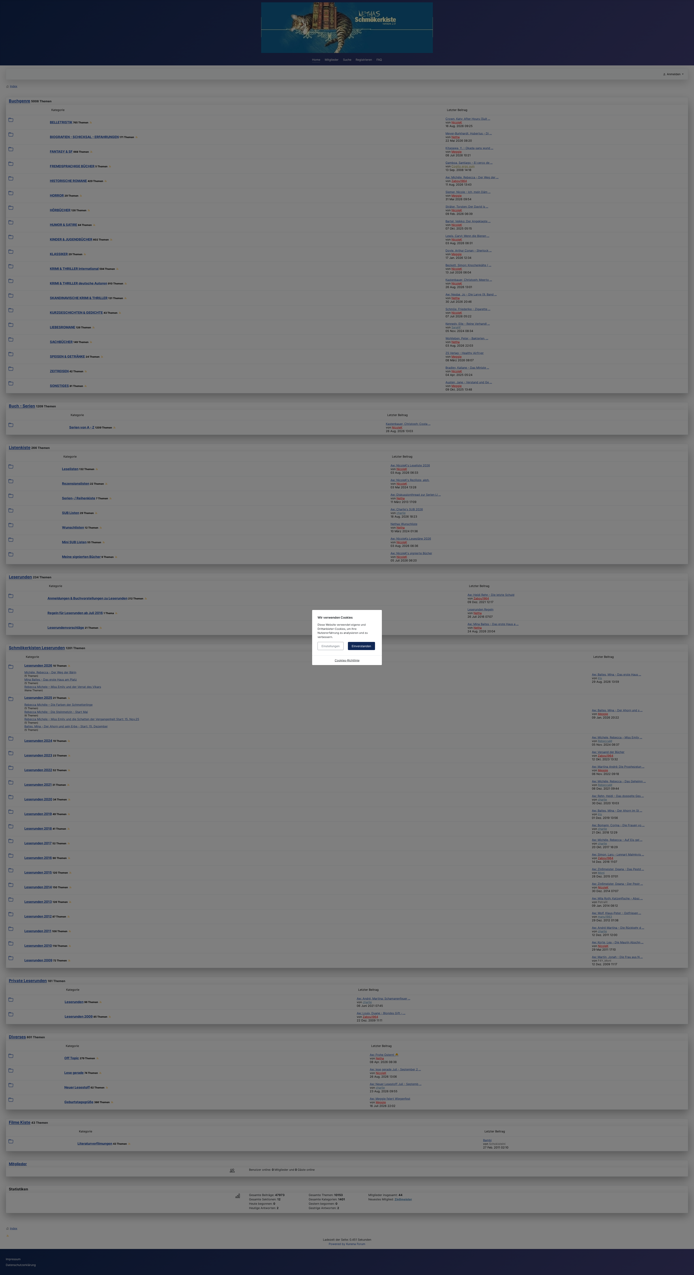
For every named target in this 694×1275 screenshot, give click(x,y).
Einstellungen (331, 646)
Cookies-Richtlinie (347, 660)
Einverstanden (361, 646)
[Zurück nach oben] (687, 1268)
